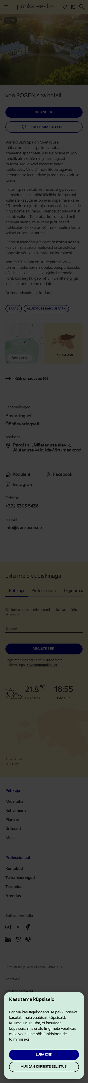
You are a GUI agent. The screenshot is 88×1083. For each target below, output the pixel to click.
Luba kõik (44, 1054)
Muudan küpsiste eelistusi (44, 1066)
